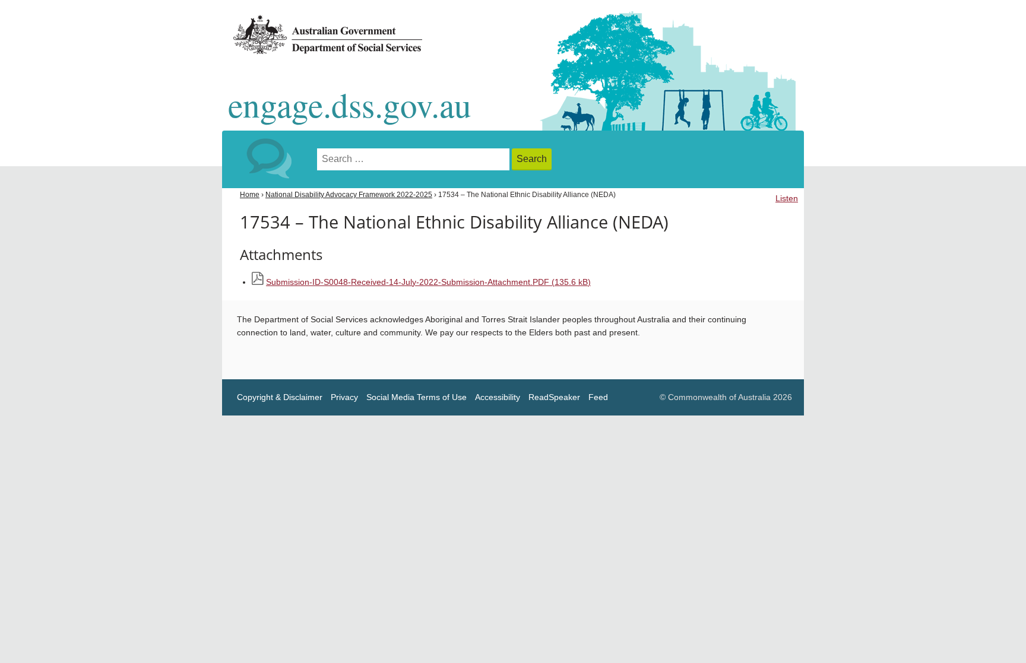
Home (249, 194)
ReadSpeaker (554, 397)
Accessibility (497, 397)
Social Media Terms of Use (416, 397)
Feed (598, 397)
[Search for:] (414, 159)
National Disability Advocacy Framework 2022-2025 (348, 194)
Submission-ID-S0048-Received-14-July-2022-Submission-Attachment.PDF (428, 282)
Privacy (344, 397)
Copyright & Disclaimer (279, 397)
